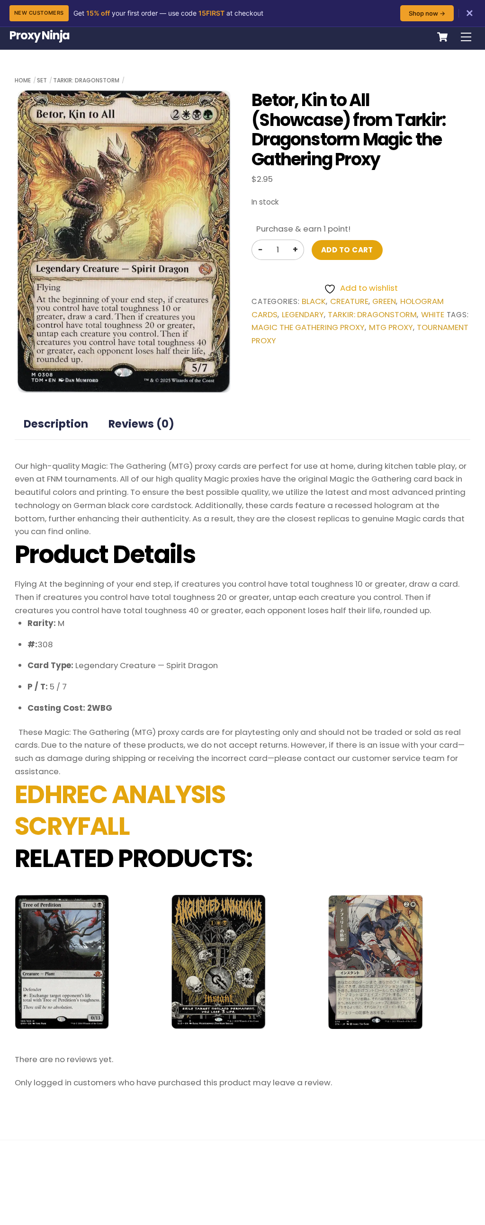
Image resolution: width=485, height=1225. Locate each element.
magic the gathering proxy (308, 327)
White (432, 314)
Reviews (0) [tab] (141, 423)
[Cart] (442, 36)
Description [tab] (56, 423)
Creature (349, 301)
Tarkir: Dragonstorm (86, 80)
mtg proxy (391, 327)
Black (314, 301)
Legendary (303, 314)
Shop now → (427, 13)
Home (23, 80)
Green (384, 301)
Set (42, 80)
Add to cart (347, 250)
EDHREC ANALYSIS (120, 794)
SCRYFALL (72, 826)
